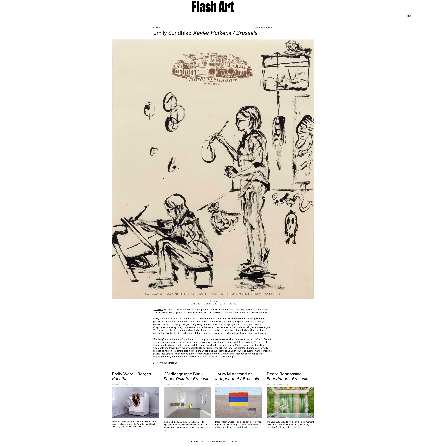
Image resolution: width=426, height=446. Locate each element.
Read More (147, 426)
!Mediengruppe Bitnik (186, 376)
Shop (408, 15)
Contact (233, 441)
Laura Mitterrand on (237, 376)
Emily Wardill (131, 376)
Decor (287, 376)
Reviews (157, 27)
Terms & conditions (217, 441)
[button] (263, 172)
